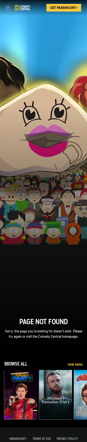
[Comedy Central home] (22, 8)
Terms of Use (42, 439)
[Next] (85, 394)
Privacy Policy (67, 439)
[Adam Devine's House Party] (20, 394)
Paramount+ (18, 439)
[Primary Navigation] (8, 8)
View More (75, 365)
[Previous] (2, 394)
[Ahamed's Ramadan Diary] (55, 394)
